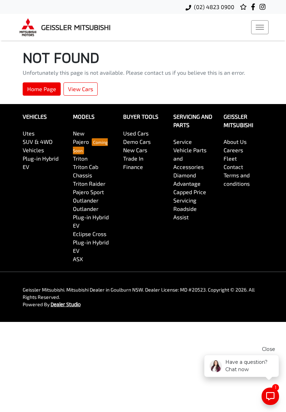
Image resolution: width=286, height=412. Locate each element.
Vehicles (33, 150)
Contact (233, 166)
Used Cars (136, 133)
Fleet (230, 158)
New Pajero (81, 137)
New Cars (135, 150)
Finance (133, 166)
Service (182, 141)
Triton (80, 158)
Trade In (133, 158)
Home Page (41, 89)
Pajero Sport (88, 192)
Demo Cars (137, 141)
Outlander (85, 200)
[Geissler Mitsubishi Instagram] (264, 6)
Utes (29, 133)
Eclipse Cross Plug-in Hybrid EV (91, 242)
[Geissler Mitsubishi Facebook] (254, 6)
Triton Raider (89, 183)
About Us (235, 141)
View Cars (80, 89)
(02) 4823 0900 (214, 6)
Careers (233, 150)
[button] (260, 27)
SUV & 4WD (38, 141)
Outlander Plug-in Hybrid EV (91, 217)
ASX (78, 259)
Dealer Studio (66, 304)
